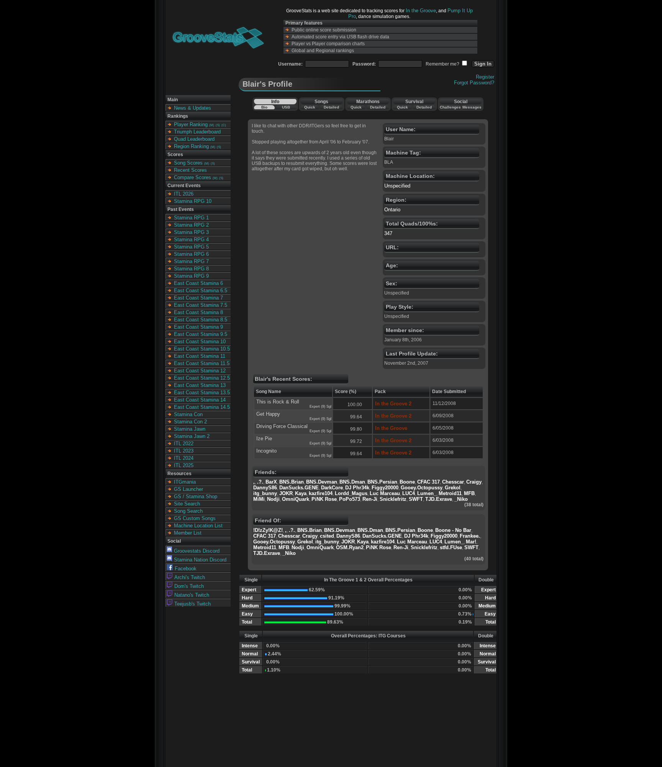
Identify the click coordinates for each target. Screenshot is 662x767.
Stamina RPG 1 (191, 218)
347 (388, 233)
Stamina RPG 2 (191, 225)
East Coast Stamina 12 (200, 371)
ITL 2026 (183, 194)
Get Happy (268, 414)
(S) (218, 125)
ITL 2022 (183, 443)
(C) (223, 125)
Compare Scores (192, 177)
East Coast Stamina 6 (198, 283)
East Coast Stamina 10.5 (202, 349)
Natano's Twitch (191, 595)
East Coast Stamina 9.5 (200, 334)
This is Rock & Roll (277, 402)
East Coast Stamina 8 (198, 312)
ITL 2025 (183, 465)
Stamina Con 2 (190, 422)
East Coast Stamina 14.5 (202, 407)
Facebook (186, 568)
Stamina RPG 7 (191, 261)
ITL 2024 (183, 458)
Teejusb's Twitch (192, 604)
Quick (309, 107)
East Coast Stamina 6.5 (200, 290)
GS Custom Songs (195, 518)
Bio (264, 107)
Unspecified (397, 186)
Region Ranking (191, 146)
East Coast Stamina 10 (200, 341)
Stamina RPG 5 (191, 247)
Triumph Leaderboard (197, 132)
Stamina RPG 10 (192, 201)
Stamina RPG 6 (191, 254)
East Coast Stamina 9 (198, 327)
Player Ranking (191, 124)
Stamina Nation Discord (200, 560)
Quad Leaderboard (194, 139)
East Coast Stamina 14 (200, 400)
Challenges (450, 107)
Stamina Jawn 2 (192, 436)
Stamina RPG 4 (191, 239)
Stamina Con (188, 414)
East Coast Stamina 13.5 (202, 392)
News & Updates (192, 108)
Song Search (188, 511)
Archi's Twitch (189, 577)
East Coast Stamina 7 (198, 298)
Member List (188, 533)
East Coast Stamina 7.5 (200, 305)
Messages (472, 107)
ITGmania (185, 482)
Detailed (331, 107)
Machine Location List (198, 525)
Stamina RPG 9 (191, 276)
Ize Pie (264, 438)
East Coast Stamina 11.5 (201, 363)
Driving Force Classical (282, 426)
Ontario (392, 209)
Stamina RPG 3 (191, 232)
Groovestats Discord (197, 551)
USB (286, 107)
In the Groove (421, 10)
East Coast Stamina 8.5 (200, 320)
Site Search (187, 504)
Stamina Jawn (189, 429)
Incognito (266, 451)
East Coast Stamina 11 (199, 356)
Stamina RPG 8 (191, 269)
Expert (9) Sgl (320, 406)
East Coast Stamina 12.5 (202, 378)
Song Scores (188, 163)
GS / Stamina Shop (195, 496)
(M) (211, 125)
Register (485, 77)
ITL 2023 (183, 451)
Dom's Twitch (189, 586)
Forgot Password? (474, 83)
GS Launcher (188, 489)
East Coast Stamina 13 (200, 385)
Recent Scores (190, 170)
